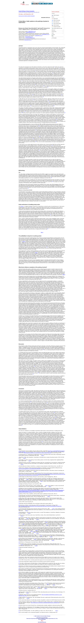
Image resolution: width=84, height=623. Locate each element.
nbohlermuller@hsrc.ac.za (30, 32)
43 (38, 372)
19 (30, 105)
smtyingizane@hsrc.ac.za (30, 37)
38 (47, 228)
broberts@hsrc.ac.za (32, 31)
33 (51, 177)
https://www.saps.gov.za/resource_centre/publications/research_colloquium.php (45, 602)
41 (43, 349)
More (54, 34)
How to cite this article (57, 23)
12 (28, 93)
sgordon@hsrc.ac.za (38, 35)
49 (54, 412)
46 (30, 401)
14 (61, 94)
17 (48, 100)
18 (49, 102)
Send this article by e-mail (57, 28)
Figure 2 (24, 241)
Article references (56, 21)
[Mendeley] (52, 34)
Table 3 (64, 274)
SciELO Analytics (56, 15)
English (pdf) (55, 18)
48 (44, 409)
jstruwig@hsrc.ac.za (45, 34)
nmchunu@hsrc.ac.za (29, 36)
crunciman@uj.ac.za (27, 39)
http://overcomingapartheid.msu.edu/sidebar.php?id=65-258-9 (29, 468)
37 (50, 214)
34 (52, 181)
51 (54, 419)
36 (30, 207)
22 (22, 112)
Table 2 (36, 252)
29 (33, 138)
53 (42, 441)
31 (52, 145)
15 (43, 96)
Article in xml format (56, 20)
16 (33, 99)
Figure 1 (22, 206)
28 (39, 136)
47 (47, 402)
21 (25, 111)
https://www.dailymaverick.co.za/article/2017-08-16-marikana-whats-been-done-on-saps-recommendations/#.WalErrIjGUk (40, 506)
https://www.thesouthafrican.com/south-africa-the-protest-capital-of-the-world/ (37, 452)
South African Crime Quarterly (26, 11)
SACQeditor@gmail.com (42, 622)
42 (34, 366)
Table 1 (42, 232)
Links (43, 455)
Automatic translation (56, 26)
